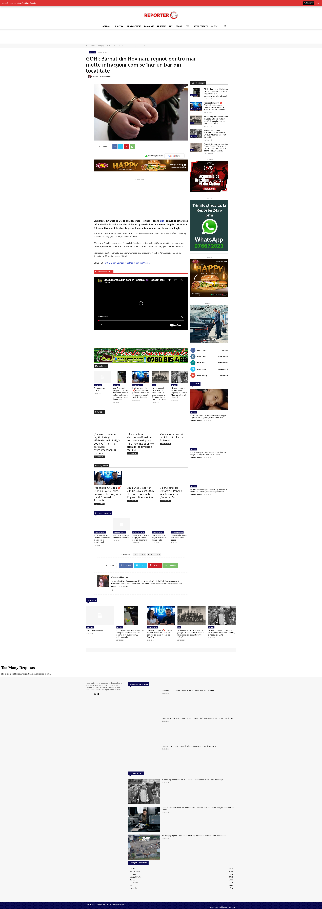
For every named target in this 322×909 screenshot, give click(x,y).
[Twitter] (120, 146)
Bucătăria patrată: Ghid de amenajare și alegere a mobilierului (102, 538)
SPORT (179, 26)
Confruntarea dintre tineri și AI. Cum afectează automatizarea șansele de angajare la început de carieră (198, 808)
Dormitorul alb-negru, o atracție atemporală (159, 537)
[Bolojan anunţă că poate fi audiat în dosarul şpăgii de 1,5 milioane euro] (144, 702)
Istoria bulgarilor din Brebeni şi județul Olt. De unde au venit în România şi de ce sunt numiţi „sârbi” (159, 394)
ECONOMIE (149, 26)
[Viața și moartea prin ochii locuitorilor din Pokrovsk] (174, 424)
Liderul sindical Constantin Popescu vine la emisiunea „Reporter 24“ (171, 492)
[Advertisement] (161, 38)
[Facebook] (114, 146)
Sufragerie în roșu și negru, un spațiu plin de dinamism (140, 537)
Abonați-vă (224, 375)
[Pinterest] (126, 146)
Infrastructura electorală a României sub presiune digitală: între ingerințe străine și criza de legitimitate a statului (140, 442)
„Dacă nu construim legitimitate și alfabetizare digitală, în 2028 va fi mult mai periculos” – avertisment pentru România (107, 444)
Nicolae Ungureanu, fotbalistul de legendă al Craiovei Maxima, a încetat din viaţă (179, 392)
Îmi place (225, 350)
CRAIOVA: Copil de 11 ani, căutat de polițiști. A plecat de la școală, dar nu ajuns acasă (208, 416)
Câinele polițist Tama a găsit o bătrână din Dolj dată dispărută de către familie (208, 453)
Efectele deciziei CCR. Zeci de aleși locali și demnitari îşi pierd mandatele (189, 746)
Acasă (88, 46)
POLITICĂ (119, 26)
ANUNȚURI (98, 385)
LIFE (171, 26)
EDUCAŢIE (161, 26)
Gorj (162, 220)
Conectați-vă (223, 356)
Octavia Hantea (105, 76)
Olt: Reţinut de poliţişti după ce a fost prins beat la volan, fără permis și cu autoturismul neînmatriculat (120, 394)
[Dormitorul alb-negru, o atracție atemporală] (160, 524)
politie (150, 554)
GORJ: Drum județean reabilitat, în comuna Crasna (127, 263)
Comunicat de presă (100, 389)
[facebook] (112, 590)
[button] (225, 26)
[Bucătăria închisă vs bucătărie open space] (179, 524)
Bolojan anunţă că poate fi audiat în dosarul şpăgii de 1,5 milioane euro (188, 690)
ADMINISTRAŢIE (134, 26)
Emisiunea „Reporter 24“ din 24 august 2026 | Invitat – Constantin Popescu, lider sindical (140, 492)
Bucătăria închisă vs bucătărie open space (179, 537)
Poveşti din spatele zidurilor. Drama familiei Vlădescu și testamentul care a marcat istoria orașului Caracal (216, 147)
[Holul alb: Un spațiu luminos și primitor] (121, 524)
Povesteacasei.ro (103, 513)
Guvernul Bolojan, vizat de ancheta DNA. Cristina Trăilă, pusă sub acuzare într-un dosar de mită (197, 718)
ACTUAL (106, 26)
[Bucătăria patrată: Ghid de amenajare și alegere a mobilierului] (102, 524)
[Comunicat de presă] (102, 377)
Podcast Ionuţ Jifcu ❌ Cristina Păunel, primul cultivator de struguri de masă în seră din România (140, 392)
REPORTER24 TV (201, 26)
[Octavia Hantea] (90, 76)
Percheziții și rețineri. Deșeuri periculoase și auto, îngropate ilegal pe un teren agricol (194, 835)
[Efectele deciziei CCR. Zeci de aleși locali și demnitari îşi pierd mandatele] (144, 758)
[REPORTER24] (161, 15)
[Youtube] (98, 694)
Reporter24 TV (137, 385)
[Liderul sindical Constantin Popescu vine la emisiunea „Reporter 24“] (174, 478)
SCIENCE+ (215, 26)
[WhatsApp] (132, 146)
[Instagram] (91, 694)
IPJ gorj (142, 554)
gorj (136, 554)
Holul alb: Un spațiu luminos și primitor (121, 536)
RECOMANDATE (99, 456)
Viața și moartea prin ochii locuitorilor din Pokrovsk (172, 437)
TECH (188, 26)
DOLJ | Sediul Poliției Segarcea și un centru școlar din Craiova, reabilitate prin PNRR (208, 490)
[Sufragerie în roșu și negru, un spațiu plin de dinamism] (140, 524)
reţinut (158, 554)
